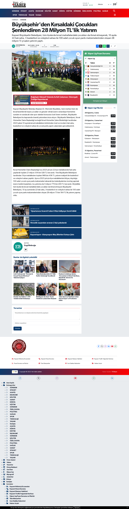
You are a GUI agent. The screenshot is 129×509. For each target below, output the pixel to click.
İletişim (38, 15)
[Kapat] (128, 507)
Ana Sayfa (10, 383)
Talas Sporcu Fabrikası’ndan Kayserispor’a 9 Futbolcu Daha (69, 298)
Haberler (15, 20)
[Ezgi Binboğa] (18, 247)
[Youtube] (112, 346)
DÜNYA (62, 11)
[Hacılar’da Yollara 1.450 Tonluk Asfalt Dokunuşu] (24, 289)
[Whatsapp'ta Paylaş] (104, 46)
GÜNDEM (15, 11)
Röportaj (10, 472)
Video (8, 462)
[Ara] (114, 11)
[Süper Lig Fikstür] (114, 108)
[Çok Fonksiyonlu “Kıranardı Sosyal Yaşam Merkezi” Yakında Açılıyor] (24, 266)
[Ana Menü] (114, 15)
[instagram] (57, 378)
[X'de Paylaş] (100, 46)
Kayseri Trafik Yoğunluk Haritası (103, 359)
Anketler (9, 477)
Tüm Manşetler (45, 363)
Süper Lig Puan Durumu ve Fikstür (22, 496)
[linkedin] (112, 378)
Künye (8, 479)
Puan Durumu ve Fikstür (21, 363)
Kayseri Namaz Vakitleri (75, 359)
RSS (15, 371)
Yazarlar (9, 465)
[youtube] (75, 378)
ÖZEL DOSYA (87, 11)
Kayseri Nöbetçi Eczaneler (22, 359)
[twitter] (38, 378)
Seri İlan (9, 469)
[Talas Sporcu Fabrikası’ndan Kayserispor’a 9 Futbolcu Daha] (69, 289)
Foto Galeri (10, 460)
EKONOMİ (39, 11)
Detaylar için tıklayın (100, 101)
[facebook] (20, 378)
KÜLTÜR (48, 11)
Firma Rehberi (11, 467)
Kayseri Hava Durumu (47, 359)
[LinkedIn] (108, 346)
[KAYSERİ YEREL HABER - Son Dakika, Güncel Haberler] (19, 4)
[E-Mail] (25, 249)
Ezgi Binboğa (30, 245)
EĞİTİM (69, 11)
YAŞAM (31, 15)
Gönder (17, 328)
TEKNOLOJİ (22, 15)
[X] (102, 346)
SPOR (15, 15)
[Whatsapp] (115, 346)
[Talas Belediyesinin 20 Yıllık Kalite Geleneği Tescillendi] (46, 266)
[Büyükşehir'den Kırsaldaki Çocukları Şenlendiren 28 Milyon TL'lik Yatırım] (46, 71)
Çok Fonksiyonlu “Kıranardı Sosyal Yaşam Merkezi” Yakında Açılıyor (23, 275)
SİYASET (24, 11)
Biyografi (10, 474)
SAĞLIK (105, 11)
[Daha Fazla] (108, 46)
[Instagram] (105, 346)
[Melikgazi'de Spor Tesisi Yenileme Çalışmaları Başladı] (46, 289)
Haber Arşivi (98, 363)
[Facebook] (98, 346)
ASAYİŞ (31, 11)
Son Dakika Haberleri (73, 363)
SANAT (55, 11)
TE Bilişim (114, 371)
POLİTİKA (97, 11)
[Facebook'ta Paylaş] (97, 46)
